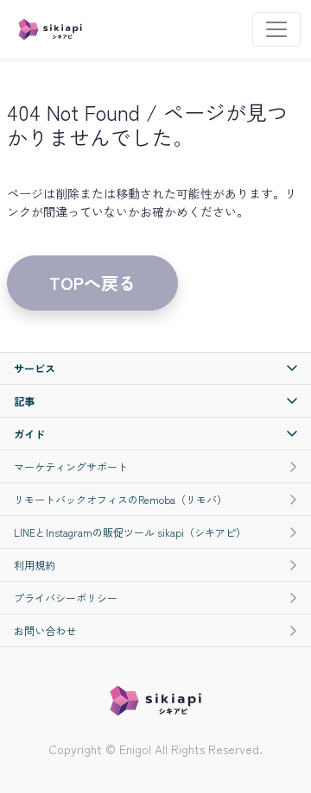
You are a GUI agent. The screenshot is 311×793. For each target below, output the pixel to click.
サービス (34, 368)
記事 (24, 400)
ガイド (29, 433)
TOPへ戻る (92, 282)
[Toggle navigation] (276, 29)
